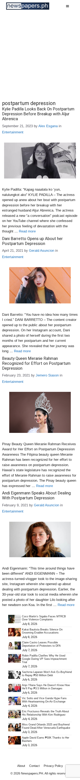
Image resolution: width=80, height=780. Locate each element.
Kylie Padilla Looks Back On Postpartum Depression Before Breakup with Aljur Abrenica (38, 113)
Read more (27, 231)
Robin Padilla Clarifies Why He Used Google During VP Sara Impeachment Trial (44, 658)
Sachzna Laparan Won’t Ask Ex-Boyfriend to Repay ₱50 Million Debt (47, 673)
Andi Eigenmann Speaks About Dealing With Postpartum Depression (36, 495)
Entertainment (12, 132)
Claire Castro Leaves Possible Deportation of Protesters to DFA (41, 644)
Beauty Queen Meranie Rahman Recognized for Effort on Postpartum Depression (36, 363)
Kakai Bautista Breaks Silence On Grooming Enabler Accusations (42, 631)
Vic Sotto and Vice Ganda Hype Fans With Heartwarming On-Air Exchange (44, 700)
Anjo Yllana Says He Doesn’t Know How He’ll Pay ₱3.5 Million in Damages (46, 687)
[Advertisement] (40, 54)
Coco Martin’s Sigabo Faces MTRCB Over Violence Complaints (44, 618)
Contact (34, 765)
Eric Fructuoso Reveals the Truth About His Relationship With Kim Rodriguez (45, 713)
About (21, 765)
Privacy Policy (53, 765)
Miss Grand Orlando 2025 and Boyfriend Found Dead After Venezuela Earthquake (46, 726)
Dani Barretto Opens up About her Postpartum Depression (32, 241)
